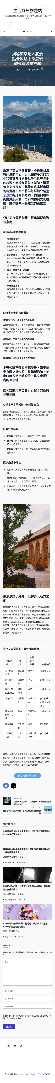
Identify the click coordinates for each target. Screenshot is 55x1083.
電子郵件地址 (10, 998)
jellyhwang (21, 70)
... (25, 857)
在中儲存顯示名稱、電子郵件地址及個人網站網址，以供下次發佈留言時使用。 (27, 1017)
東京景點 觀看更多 (27, 775)
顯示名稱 (9, 991)
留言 (7, 962)
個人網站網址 (10, 1006)
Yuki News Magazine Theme (32, 1074)
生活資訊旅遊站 (27, 10)
